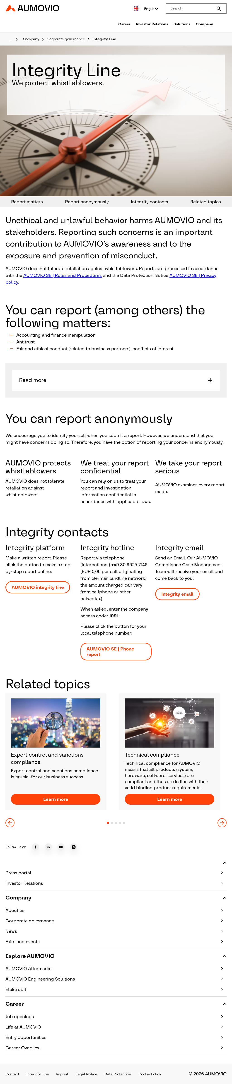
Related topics (205, 202)
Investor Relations (152, 24)
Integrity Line (38, 1074)
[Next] (222, 822)
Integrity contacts (149, 202)
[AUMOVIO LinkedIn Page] (48, 847)
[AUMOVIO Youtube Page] (61, 847)
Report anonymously (87, 202)
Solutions (182, 24)
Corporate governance (66, 39)
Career (124, 24)
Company (204, 24)
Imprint (62, 1074)
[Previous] (9, 822)
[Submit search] (218, 8)
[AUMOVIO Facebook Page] (35, 847)
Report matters (27, 202)
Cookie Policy (149, 1074)
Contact (12, 1074)
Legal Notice (86, 1074)
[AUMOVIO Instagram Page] (73, 847)
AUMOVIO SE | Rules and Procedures (62, 275)
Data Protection (117, 1074)
